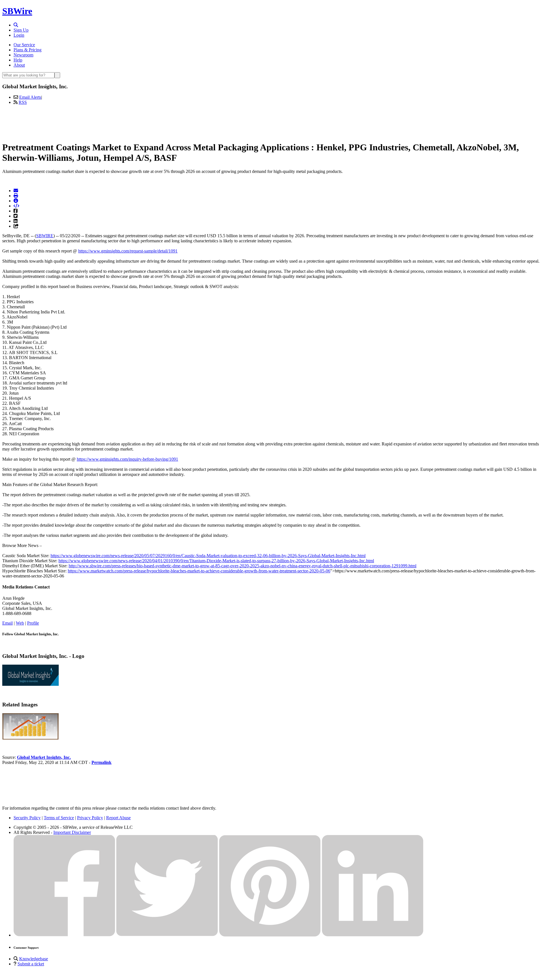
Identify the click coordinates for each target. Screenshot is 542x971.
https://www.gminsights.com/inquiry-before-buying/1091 (127, 459)
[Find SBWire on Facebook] (64, 935)
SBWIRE (44, 235)
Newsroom (23, 54)
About (19, 65)
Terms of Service (59, 817)
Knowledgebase (33, 958)
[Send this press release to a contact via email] (16, 190)
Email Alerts (30, 97)
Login (19, 35)
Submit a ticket (31, 963)
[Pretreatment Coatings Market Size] (30, 738)
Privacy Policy (90, 817)
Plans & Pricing (27, 49)
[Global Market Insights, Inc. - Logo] (30, 684)
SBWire (17, 11)
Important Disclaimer (72, 832)
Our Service (24, 44)
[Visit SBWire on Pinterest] (270, 935)
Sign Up (21, 30)
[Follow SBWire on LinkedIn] (372, 935)
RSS (23, 102)
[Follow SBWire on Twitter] (167, 935)
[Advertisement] (271, 122)
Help (18, 60)
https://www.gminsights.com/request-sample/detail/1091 (128, 251)
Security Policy (27, 817)
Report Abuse (118, 817)
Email (7, 623)
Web (20, 623)
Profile (33, 623)
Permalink (101, 762)
